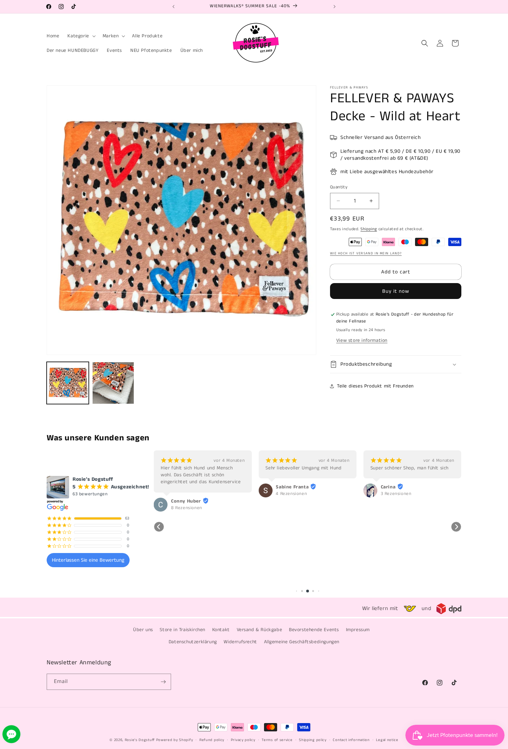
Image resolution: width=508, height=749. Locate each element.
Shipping (368, 229)
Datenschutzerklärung (193, 641)
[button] (80, 36)
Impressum (358, 629)
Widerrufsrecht (240, 641)
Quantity (338, 187)
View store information (361, 340)
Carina (388, 487)
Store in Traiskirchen (182, 629)
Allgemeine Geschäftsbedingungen (302, 641)
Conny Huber (186, 501)
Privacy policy (243, 740)
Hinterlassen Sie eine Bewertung (88, 560)
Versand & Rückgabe (259, 629)
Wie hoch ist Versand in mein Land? (366, 253)
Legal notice (387, 740)
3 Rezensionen (396, 494)
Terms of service (277, 740)
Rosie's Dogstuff (140, 740)
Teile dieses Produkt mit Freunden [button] (375, 386)
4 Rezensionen (291, 494)
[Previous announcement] (173, 6)
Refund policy (211, 740)
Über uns (143, 629)
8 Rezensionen (186, 508)
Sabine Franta (292, 487)
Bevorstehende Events (314, 629)
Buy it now (395, 291)
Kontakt (221, 629)
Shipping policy (313, 740)
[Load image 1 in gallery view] (68, 383)
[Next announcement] (334, 6)
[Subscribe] (163, 682)
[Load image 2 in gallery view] (113, 383)
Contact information (351, 740)
